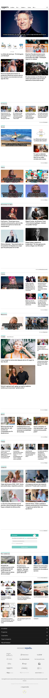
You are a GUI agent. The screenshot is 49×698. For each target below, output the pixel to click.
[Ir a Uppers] (4, 7)
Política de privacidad (18, 678)
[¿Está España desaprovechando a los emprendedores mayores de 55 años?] (31, 447)
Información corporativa (9, 678)
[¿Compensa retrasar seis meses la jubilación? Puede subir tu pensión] (37, 476)
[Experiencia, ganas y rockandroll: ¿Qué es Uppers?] (8, 588)
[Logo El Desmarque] (24, 659)
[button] (12, 176)
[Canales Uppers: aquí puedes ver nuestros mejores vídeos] (37, 176)
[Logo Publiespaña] (24, 672)
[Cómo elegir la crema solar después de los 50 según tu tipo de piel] (18, 348)
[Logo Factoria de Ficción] (39, 659)
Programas (4, 632)
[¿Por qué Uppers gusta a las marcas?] (24, 610)
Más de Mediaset (5, 642)
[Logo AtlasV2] (9, 672)
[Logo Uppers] (9, 668)
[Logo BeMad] (39, 663)
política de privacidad (19, 543)
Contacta (24, 680)
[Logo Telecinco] (24, 654)
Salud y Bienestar (10, 336)
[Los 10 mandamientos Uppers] (41, 588)
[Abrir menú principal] (47, 7)
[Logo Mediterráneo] (39, 672)
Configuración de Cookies (27, 678)
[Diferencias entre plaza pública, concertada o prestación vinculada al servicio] (41, 560)
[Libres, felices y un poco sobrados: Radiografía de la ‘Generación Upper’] (24, 588)
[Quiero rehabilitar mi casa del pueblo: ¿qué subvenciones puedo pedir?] (41, 421)
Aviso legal (3, 678)
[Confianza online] (24, 693)
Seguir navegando (6, 639)
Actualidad (4, 628)
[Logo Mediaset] (24, 649)
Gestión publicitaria (42, 678)
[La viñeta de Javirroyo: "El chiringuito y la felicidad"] (12, 46)
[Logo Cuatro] (39, 654)
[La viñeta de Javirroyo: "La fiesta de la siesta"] (41, 133)
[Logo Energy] (24, 663)
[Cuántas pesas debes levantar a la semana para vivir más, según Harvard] (42, 357)
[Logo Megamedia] (25, 687)
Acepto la (18, 543)
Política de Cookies (35, 678)
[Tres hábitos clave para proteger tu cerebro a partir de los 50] (42, 342)
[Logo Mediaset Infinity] (9, 654)
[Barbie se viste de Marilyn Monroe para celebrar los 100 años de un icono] (31, 296)
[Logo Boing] (9, 663)
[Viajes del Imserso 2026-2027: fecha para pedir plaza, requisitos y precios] (12, 476)
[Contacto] (41, 610)
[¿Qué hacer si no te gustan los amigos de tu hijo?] (37, 323)
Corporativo (4, 635)
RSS (46, 678)
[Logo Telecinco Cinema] (24, 668)
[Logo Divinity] (9, 659)
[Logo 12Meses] (39, 668)
